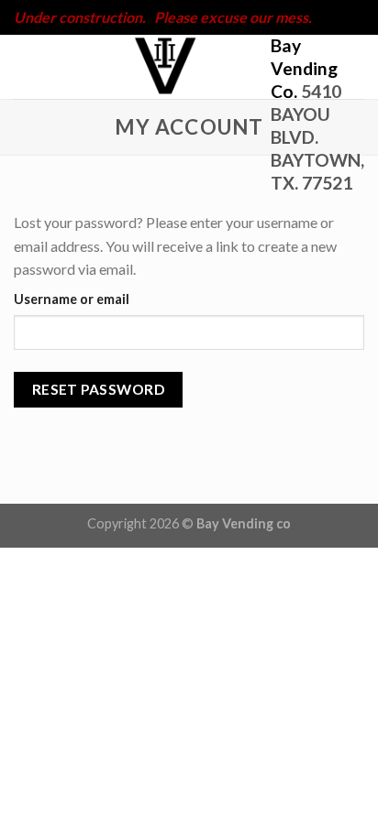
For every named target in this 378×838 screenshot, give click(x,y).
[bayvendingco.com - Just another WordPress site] (165, 67)
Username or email (71, 299)
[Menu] (25, 66)
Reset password (98, 389)
